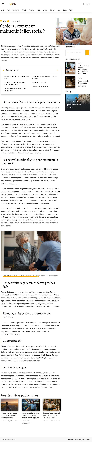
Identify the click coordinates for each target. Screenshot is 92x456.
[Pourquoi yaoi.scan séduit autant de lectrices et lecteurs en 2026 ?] (52, 405)
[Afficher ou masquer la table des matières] (38, 70)
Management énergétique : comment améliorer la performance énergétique (30, 415)
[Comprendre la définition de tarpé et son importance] (70, 82)
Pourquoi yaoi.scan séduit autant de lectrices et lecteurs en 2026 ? (51, 415)
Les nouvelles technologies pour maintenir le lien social (14, 83)
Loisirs (3, 421)
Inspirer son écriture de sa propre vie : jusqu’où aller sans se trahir (9, 415)
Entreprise (26, 421)
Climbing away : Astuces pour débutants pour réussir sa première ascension (77, 103)
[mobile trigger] (3, 4)
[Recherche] (84, 4)
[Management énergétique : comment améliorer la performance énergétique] (30, 405)
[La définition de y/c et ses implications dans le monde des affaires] (70, 68)
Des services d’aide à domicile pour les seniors (16, 77)
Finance (80, 78)
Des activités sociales (39, 82)
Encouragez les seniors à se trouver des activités (44, 77)
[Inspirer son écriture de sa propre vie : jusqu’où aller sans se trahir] (9, 405)
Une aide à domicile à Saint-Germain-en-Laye (21, 276)
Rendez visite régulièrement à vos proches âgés (15, 89)
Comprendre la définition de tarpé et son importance (83, 84)
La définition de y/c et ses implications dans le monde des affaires (83, 70)
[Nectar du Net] (13, 4)
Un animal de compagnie (40, 86)
